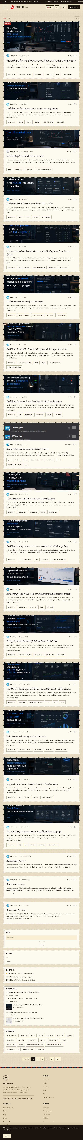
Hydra (9, 169)
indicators (22, 702)
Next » (58, 1059)
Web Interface (46, 217)
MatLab (25, 460)
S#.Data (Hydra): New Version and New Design (21, 1012)
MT (26, 464)
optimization (50, 654)
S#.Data (10, 1040)
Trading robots (13, 1049)
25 (52, 1059)
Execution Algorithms (14, 367)
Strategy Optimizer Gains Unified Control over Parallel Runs (31, 641)
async (62, 702)
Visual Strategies (47, 797)
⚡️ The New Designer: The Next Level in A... (20, 974)
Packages (35, 217)
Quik (9, 460)
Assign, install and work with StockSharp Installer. (27, 448)
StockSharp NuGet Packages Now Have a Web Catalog (29, 203)
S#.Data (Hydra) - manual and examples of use (21, 998)
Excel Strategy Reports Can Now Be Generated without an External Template (38, 593)
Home (4, 18)
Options (40, 1049)
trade (59, 460)
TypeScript (49, 74)
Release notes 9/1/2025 (15, 884)
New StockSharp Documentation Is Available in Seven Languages (33, 831)
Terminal (45, 1087)
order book (33, 512)
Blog (7, 957)
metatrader (50, 460)
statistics (49, 750)
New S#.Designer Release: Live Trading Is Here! (28, 1018)
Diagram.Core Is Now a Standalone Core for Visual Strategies (32, 783)
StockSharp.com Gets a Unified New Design (24, 301)
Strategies (63, 267)
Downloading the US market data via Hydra (25, 156)
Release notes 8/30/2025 (16, 909)
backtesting (52, 267)
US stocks (30, 169)
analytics (33, 607)
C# (20, 267)
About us (46, 1107)
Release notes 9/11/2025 (15, 860)
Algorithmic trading (25, 74)
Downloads (6, 1122)
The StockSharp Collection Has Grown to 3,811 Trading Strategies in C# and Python (38, 253)
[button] (50, 7)
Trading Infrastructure (59, 559)
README (29, 122)
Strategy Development (36, 702)
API (20, 415)
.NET (28, 217)
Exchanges (58, 415)
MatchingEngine (53, 512)
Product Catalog (48, 122)
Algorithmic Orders (55, 362)
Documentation (53, 845)
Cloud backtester (48, 1097)
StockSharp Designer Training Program (19, 977)
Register (74, 7)
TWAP (36, 362)
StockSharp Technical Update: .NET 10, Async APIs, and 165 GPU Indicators (38, 688)
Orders (43, 512)
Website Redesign (38, 315)
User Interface (61, 315)
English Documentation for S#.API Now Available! (22, 992)
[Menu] (5, 7)
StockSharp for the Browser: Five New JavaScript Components (41, 60)
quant (33, 1040)
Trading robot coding (35, 1044)
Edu (21, 1044)
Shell (44, 1090)
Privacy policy (47, 1111)
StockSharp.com (24, 315)
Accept (7, 1136)
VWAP (43, 362)
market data (19, 169)
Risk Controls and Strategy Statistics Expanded (26, 736)
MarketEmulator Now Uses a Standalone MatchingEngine (30, 498)
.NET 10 (48, 702)
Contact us (46, 1114)
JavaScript (38, 74)
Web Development (67, 74)
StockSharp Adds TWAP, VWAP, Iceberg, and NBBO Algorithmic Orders (37, 349)
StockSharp (11, 74)
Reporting (50, 607)
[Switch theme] (57, 7)
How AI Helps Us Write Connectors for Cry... (20, 980)
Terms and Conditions (50, 1122)
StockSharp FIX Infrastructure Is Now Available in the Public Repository (37, 546)
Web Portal (50, 315)
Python (27, 267)
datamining (22, 1040)
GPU (55, 702)
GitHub (21, 122)
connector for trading (14, 464)
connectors (39, 415)
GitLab (37, 122)
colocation (53, 1040)
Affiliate (45, 1118)
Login (63, 7)
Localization (60, 122)
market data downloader (44, 169)
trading (16, 460)
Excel (41, 607)
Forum (8, 961)
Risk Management (61, 750)
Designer (35, 797)
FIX (20, 559)
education (42, 845)
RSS (77, 18)
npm (57, 74)
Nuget (20, 217)
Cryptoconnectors (37, 460)
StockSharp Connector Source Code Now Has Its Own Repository (34, 401)
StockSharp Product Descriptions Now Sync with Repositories (32, 108)
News (5, 1118)
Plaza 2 (60, 1035)
